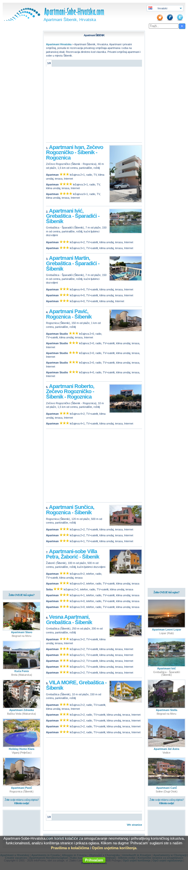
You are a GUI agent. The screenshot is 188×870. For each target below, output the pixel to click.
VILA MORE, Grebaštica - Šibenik (76, 685)
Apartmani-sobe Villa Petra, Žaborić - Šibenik (72, 554)
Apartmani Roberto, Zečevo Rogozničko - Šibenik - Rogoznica (70, 391)
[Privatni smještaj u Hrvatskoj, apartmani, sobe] (21, 19)
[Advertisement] (94, 105)
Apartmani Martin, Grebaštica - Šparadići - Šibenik (72, 263)
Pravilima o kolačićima (70, 848)
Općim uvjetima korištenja (114, 848)
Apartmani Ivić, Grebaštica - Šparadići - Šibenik (72, 216)
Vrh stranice (134, 824)
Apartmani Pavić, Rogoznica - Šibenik (69, 314)
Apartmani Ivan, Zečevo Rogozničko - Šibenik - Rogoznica (74, 152)
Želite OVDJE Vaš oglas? (22, 595)
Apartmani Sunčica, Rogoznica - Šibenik (70, 509)
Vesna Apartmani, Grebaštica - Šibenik (69, 619)
